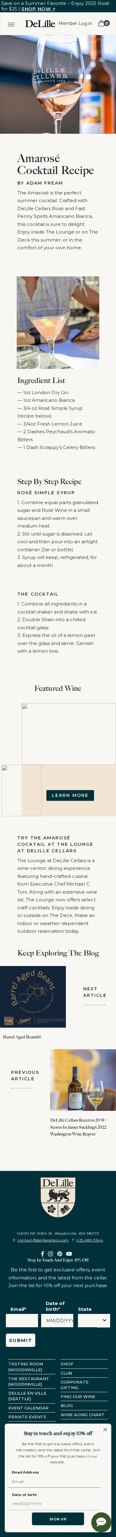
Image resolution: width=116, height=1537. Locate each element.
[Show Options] (104, 1320)
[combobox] (87, 1322)
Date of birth (24, 1494)
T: (87, 1240)
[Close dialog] (105, 1429)
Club (66, 1373)
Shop (67, 1363)
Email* (18, 1309)
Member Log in (75, 23)
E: (41, 1240)
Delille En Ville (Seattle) (27, 1396)
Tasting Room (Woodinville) (25, 1366)
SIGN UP (58, 1519)
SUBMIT (20, 1340)
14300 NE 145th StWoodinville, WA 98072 (58, 1233)
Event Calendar (28, 1407)
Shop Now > (38, 9)
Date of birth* (55, 1306)
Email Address (25, 1472)
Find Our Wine (78, 1396)
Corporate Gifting (74, 1385)
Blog (67, 1405)
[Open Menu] (11, 23)
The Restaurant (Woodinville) (28, 1381)
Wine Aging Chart (83, 1414)
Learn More (70, 795)
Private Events (27, 1416)
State (85, 1309)
